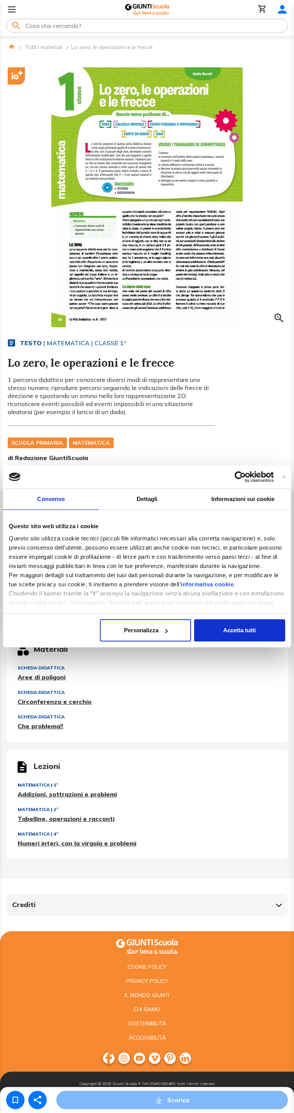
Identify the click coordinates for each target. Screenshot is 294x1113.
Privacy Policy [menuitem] (147, 981)
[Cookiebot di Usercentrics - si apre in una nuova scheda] (240, 477)
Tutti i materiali (43, 47)
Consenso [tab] (51, 499)
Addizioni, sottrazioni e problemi (67, 794)
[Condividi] (37, 1100)
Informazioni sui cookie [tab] (242, 499)
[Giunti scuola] (147, 945)
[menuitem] (108, 1058)
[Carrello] (262, 9)
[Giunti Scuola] (147, 9)
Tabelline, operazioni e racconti (66, 819)
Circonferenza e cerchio (54, 701)
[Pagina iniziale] (11, 46)
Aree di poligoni (41, 677)
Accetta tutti (239, 630)
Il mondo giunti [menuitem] (147, 995)
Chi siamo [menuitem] (147, 1009)
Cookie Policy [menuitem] (147, 966)
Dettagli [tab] (147, 499)
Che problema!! (40, 726)
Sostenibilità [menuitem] (147, 1023)
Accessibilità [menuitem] (147, 1037)
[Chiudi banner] (284, 477)
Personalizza (141, 630)
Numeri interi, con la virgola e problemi (77, 843)
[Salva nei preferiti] (15, 1100)
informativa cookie (207, 584)
